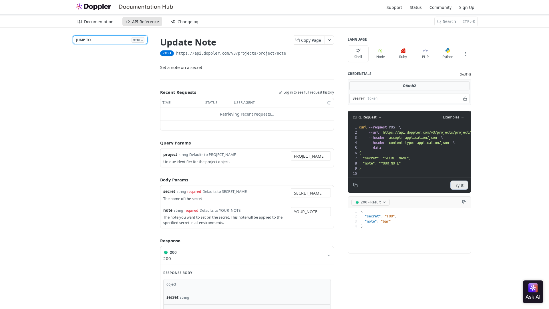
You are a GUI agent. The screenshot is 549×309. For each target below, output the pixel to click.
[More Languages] (465, 53)
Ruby (403, 56)
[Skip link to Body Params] (156, 179)
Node (380, 56)
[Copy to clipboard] (291, 53)
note (167, 210)
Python (447, 56)
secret (169, 191)
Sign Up (466, 7)
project (170, 154)
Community (440, 7)
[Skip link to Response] (156, 240)
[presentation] (443, 150)
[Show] (465, 98)
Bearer (359, 98)
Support (394, 7)
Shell (358, 56)
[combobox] (311, 156)
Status (416, 7)
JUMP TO (109, 39)
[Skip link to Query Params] (156, 142)
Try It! (459, 185)
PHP (425, 56)
